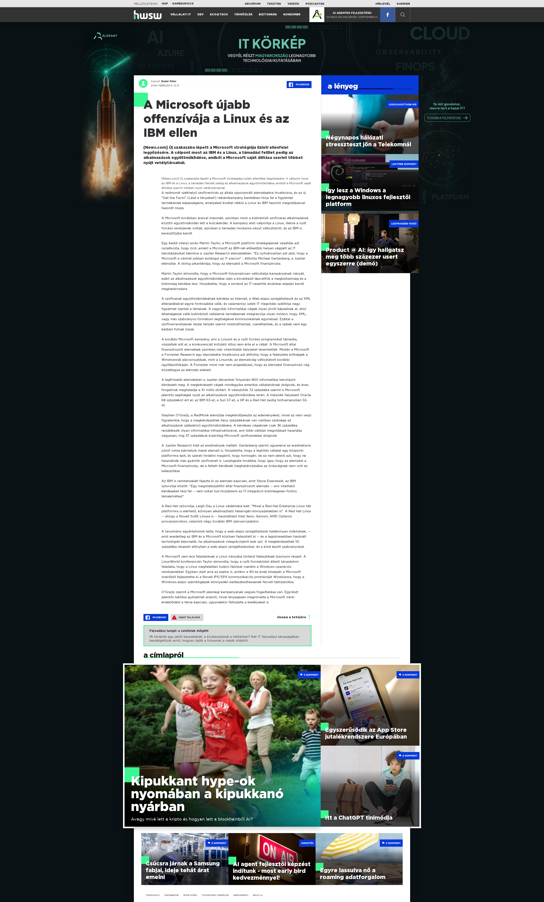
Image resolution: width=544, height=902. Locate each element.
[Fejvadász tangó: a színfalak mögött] (227, 636)
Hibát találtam (189, 617)
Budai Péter (168, 81)
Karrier (403, 4)
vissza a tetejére (291, 617)
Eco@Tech (219, 14)
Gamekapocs (183, 3)
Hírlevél (382, 4)
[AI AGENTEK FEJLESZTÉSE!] (316, 14)
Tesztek (274, 4)
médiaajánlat (171, 895)
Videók (293, 4)
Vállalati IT (180, 14)
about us (258, 895)
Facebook (302, 84)
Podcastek (315, 4)
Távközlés (243, 14)
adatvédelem (240, 895)
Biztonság (268, 14)
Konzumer (291, 14)
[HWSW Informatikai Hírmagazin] (148, 14)
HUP (165, 3)
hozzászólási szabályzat (215, 895)
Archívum (253, 4)
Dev (200, 14)
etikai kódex (190, 895)
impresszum (153, 895)
